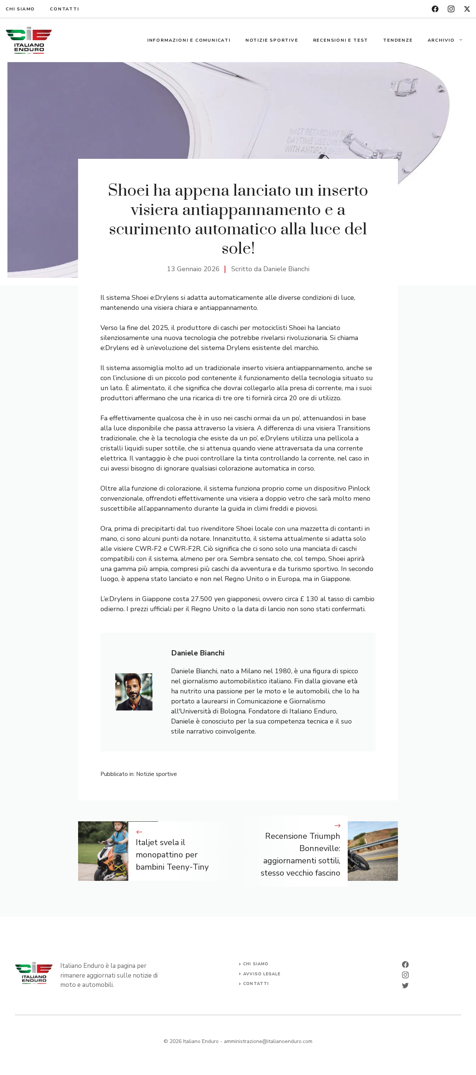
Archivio (441, 40)
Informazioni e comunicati (189, 40)
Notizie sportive (271, 40)
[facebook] (435, 9)
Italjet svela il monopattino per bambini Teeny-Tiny (172, 855)
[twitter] (467, 9)
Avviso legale (261, 974)
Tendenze (397, 40)
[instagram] (451, 9)
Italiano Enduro (201, 1041)
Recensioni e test (341, 40)
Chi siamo (20, 9)
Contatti (64, 9)
